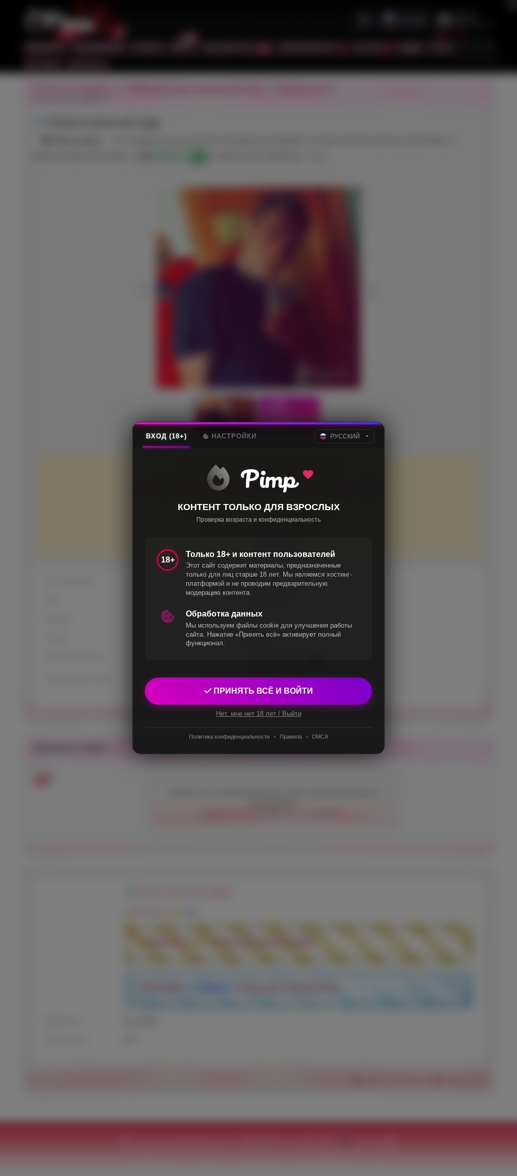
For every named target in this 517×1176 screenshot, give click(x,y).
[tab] (166, 436)
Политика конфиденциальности (229, 737)
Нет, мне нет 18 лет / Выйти (258, 713)
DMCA (320, 737)
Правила (291, 737)
